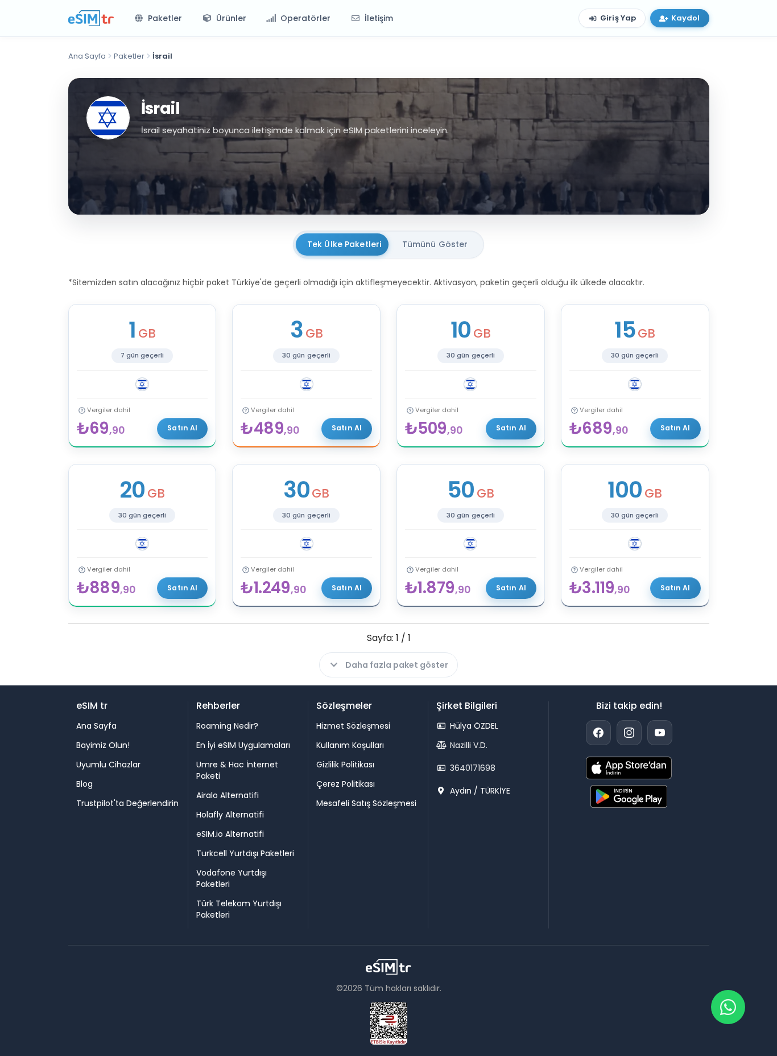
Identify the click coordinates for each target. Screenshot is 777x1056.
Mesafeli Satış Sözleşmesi (366, 803)
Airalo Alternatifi (227, 795)
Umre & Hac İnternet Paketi (237, 770)
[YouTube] (659, 732)
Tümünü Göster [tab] (435, 244)
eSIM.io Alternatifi (230, 834)
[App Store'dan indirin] (629, 768)
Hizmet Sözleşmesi (353, 726)
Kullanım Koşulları (350, 745)
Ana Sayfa (87, 56)
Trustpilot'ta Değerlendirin (127, 803)
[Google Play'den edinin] (628, 796)
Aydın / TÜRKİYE (479, 790)
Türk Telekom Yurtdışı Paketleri (239, 909)
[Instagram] (629, 732)
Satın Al (182, 428)
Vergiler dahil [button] (108, 409)
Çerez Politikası (345, 784)
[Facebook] (598, 732)
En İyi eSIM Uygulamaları (243, 745)
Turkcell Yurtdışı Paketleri (245, 853)
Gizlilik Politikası (345, 764)
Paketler (129, 56)
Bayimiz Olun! (103, 745)
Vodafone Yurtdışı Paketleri (231, 878)
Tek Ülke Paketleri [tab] (344, 244)
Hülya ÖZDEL (473, 726)
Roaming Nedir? (227, 726)
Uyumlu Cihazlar (108, 764)
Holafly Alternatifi (230, 814)
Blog (84, 784)
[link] (142, 376)
